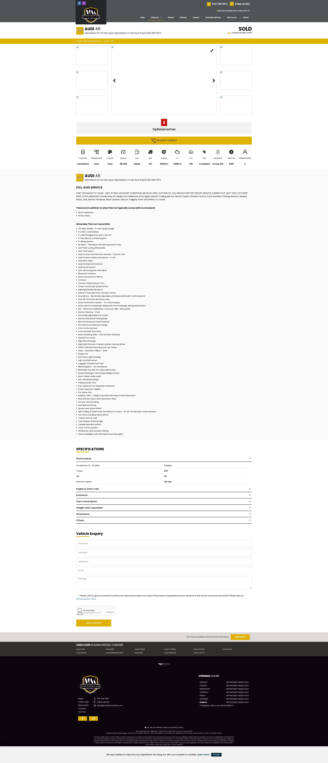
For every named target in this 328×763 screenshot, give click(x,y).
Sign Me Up (240, 637)
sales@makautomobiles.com (109, 706)
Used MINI (139, 653)
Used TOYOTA (198, 653)
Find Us (246, 17)
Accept (216, 754)
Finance (171, 17)
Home (142, 17)
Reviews (196, 17)
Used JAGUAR (198, 649)
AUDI (106, 41)
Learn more (203, 754)
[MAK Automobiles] (91, 15)
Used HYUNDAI (170, 649)
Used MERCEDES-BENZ (114, 653)
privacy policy (177, 727)
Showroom (155, 17)
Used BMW (109, 649)
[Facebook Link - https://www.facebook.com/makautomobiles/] (79, 3)
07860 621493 (242, 4)
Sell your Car (232, 17)
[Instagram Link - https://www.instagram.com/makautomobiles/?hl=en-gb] (84, 3)
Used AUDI (80, 649)
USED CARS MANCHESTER (88, 41)
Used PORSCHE (170, 653)
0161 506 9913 (219, 4)
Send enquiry (93, 623)
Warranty (183, 17)
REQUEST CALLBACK (167, 140)
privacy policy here (86, 598)
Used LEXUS (227, 649)
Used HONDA (140, 649)
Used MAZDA (81, 653)
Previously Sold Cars (213, 17)
